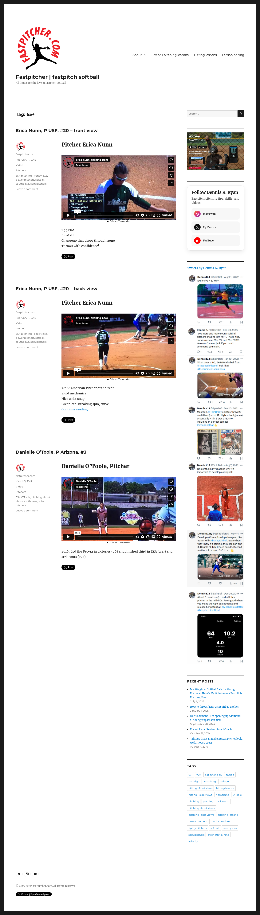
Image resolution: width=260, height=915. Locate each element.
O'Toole (25, 497)
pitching (193, 801)
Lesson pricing (233, 55)
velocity (193, 841)
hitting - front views (200, 788)
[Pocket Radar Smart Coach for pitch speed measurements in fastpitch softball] (215, 151)
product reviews (220, 821)
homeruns (222, 794)
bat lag (230, 774)
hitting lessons (225, 788)
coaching (210, 781)
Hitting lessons (205, 55)
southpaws (22, 183)
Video (19, 164)
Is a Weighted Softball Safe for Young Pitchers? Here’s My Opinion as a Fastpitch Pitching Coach (216, 693)
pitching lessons (228, 814)
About (137, 55)
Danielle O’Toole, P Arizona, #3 (51, 452)
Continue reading (74, 409)
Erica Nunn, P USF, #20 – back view (56, 288)
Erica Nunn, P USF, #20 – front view (57, 130)
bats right (194, 781)
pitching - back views (34, 333)
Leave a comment (27, 188)
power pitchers (25, 179)
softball (40, 179)
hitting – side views (200, 794)
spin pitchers (38, 183)
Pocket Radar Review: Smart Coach (211, 729)
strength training (218, 834)
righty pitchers (197, 828)
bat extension (213, 774)
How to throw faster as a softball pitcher (214, 706)
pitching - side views (201, 814)
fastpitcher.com (25, 154)
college (224, 781)
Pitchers (21, 170)
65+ (18, 175)
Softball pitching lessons (170, 55)
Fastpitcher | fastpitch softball (57, 77)
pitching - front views (34, 175)
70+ (198, 774)
